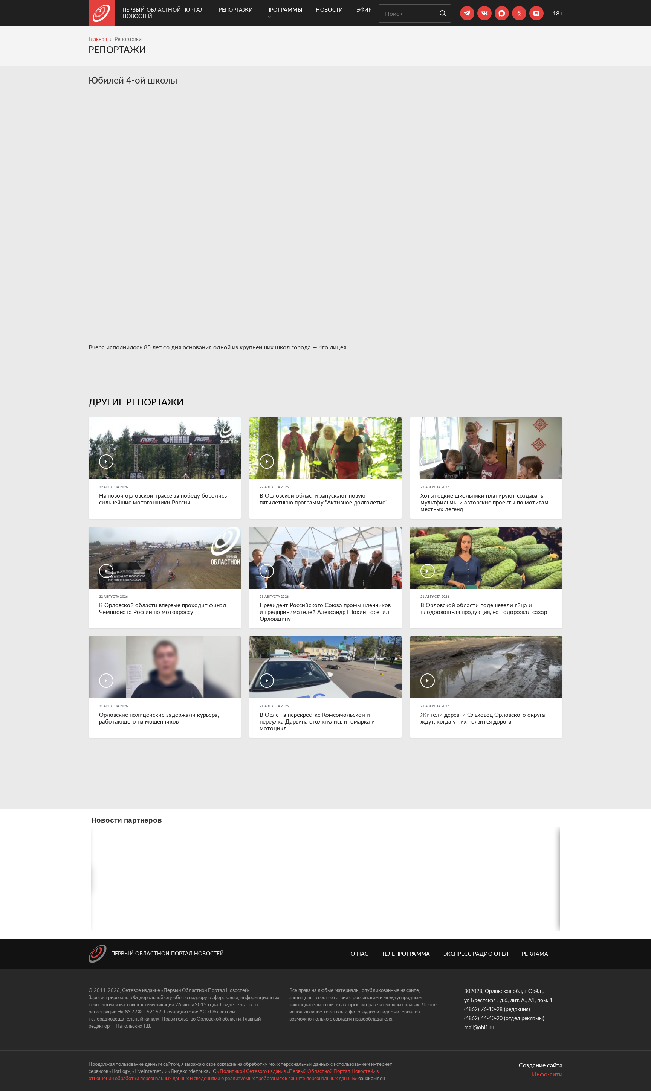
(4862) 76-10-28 (483, 1009)
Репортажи (236, 9)
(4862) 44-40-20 (483, 1018)
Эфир (363, 9)
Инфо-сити (547, 1073)
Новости (329, 9)
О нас (359, 954)
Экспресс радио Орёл (476, 954)
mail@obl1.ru (479, 1027)
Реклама (535, 954)
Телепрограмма (406, 954)
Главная (98, 39)
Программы (284, 9)
